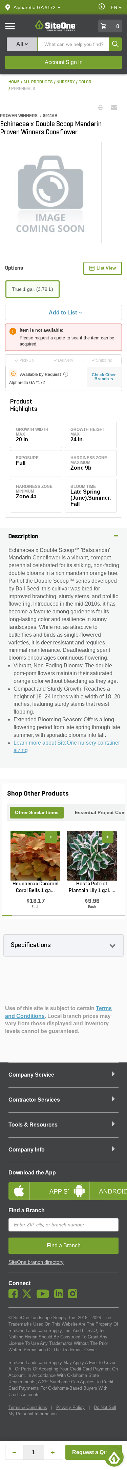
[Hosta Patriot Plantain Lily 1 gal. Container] (92, 855)
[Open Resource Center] (114, 1457)
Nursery (66, 82)
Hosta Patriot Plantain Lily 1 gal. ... (92, 887)
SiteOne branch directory (36, 1262)
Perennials (23, 88)
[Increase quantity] (53, 1452)
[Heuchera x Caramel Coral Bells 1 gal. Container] (35, 855)
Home (14, 82)
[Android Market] (94, 1185)
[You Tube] (44, 1296)
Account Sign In (64, 62)
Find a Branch (26, 1210)
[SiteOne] (56, 30)
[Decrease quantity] (14, 1452)
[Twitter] (28, 1296)
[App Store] (33, 1185)
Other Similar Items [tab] (37, 812)
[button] (35, 7)
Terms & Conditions (27, 1407)
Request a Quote (93, 1452)
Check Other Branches (104, 376)
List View (106, 268)
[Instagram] (74, 1296)
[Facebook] (14, 1296)
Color (85, 82)
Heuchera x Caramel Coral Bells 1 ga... (36, 887)
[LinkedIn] (60, 1296)
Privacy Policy (70, 1407)
